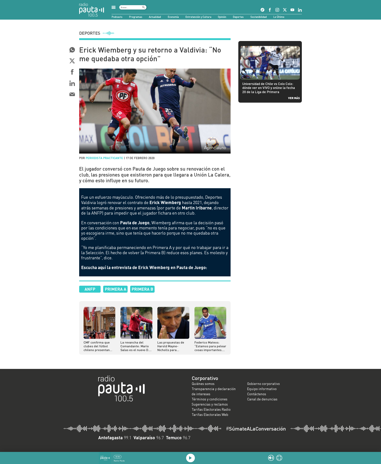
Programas (135, 16)
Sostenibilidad (258, 16)
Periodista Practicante (104, 158)
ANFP (90, 288)
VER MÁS (294, 98)
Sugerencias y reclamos (210, 404)
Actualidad (155, 16)
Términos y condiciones (209, 399)
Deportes (238, 16)
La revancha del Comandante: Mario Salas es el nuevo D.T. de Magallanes (136, 346)
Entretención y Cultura (198, 16)
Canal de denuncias (262, 399)
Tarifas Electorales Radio (211, 409)
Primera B (142, 288)
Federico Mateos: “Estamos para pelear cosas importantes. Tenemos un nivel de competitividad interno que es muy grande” (210, 346)
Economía (173, 16)
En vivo (117, 456)
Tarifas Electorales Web (210, 414)
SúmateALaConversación (256, 428)
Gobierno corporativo (263, 384)
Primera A (115, 288)
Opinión (222, 16)
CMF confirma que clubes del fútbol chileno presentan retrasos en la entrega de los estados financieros (98, 346)
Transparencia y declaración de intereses (214, 391)
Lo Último (278, 16)
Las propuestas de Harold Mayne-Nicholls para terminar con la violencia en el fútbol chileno (172, 346)
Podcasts (117, 16)
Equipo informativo (262, 389)
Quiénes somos (203, 384)
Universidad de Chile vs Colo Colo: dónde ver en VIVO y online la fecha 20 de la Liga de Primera (268, 88)
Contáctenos (256, 394)
